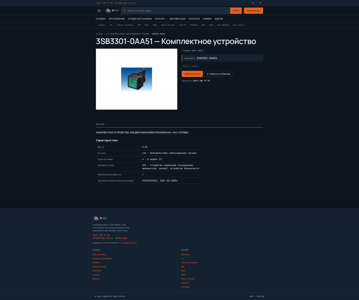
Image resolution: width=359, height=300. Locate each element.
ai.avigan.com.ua (129, 242)
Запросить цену (192, 73)
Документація (178, 18)
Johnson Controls (125, 25)
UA (253, 3)
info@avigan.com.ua (125, 3)
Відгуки (219, 18)
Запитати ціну (253, 10)
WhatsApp (121, 238)
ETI (110, 25)
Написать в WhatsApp (220, 73)
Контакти (194, 18)
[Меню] (99, 10)
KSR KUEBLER (223, 25)
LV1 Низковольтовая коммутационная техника (127, 34)
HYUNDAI (194, 25)
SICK (147, 25)
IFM (139, 25)
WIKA (155, 25)
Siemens (101, 25)
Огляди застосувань (140, 18)
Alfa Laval (238, 25)
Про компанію (117, 18)
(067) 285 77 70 (104, 3)
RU (260, 3)
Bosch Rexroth (168, 25)
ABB (203, 25)
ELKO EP (182, 25)
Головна (101, 18)
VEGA (211, 25)
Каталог (159, 18)
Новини (207, 18)
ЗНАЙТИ (236, 11)
